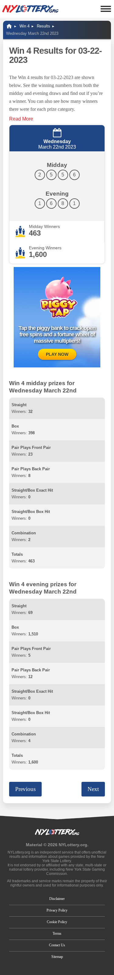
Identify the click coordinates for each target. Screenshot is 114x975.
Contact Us (57, 945)
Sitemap (57, 957)
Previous (25, 789)
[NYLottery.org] (30, 9)
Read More (21, 118)
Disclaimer (57, 899)
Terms (57, 933)
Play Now (57, 354)
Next (93, 789)
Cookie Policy (57, 922)
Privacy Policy (57, 910)
